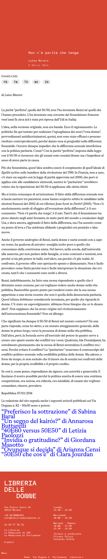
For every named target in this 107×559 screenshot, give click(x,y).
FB (9, 525)
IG (5, 525)
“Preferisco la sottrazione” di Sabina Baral (48, 414)
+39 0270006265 (14, 515)
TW (18, 525)
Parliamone (60, 557)
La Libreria (12, 530)
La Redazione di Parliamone (22, 535)
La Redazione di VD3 (17, 533)
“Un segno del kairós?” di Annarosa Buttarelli (47, 423)
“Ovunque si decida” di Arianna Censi (50, 450)
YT (14, 525)
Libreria (75, 557)
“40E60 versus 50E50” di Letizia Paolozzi (43, 433)
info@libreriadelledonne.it (22, 518)
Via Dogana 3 (41, 557)
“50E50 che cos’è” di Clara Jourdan (47, 455)
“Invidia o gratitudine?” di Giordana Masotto (48, 442)
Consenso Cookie (64, 539)
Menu (4, 553)
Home (27, 557)
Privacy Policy (63, 536)
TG (22, 525)
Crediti (9, 542)
